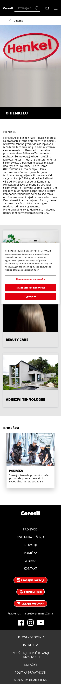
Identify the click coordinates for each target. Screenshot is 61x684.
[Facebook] (21, 623)
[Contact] (47, 8)
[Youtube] (40, 623)
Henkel (9, 131)
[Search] (37, 8)
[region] (30, 273)
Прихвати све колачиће (30, 287)
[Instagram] (30, 623)
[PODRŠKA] (30, 460)
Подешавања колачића (30, 279)
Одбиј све (30, 296)
